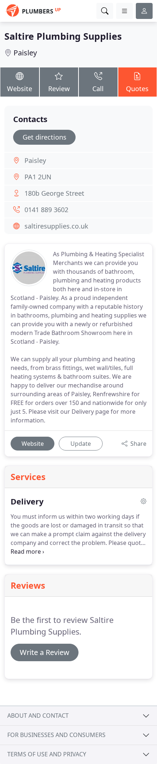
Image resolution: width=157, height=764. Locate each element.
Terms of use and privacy (46, 754)
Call (98, 88)
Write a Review (44, 652)
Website (19, 88)
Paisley (25, 53)
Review (59, 88)
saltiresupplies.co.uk (56, 226)
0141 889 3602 (46, 209)
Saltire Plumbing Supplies (63, 36)
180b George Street (54, 193)
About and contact (38, 716)
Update (80, 444)
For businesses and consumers (56, 735)
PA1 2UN (37, 176)
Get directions (44, 137)
